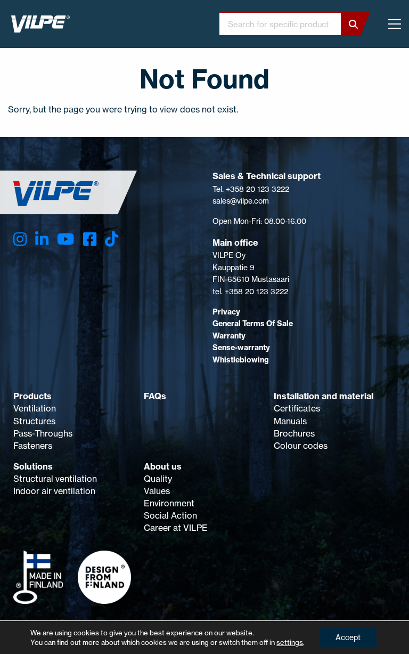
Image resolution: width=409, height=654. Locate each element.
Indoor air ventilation (54, 491)
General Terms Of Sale (252, 323)
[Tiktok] (111, 239)
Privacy (226, 312)
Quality (158, 478)
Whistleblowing (240, 360)
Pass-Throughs (42, 433)
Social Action (170, 515)
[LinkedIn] (42, 239)
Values (157, 491)
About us (163, 466)
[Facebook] (90, 239)
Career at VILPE (176, 527)
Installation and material (323, 396)
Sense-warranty (241, 347)
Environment (169, 503)
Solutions (33, 466)
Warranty (229, 336)
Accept (348, 637)
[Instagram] (20, 239)
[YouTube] (65, 239)
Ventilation (34, 408)
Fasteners (32, 445)
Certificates (297, 408)
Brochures (294, 433)
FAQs (155, 396)
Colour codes (301, 445)
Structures (34, 421)
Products (32, 396)
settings (289, 642)
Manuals (290, 421)
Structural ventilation (55, 478)
